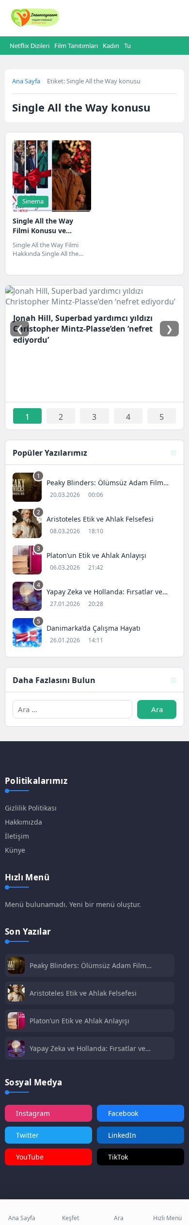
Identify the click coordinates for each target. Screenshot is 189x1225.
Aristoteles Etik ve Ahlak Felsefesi (83, 993)
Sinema (33, 201)
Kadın (111, 45)
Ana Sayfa (26, 81)
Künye (15, 850)
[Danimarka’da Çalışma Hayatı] (94, 634)
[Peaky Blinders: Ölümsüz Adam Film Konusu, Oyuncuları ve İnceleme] (94, 488)
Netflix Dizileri (29, 45)
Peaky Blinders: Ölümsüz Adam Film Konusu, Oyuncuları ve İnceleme (88, 965)
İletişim (17, 836)
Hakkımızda (23, 822)
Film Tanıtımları (76, 45)
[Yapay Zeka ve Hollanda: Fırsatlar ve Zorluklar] (94, 597)
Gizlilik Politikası (31, 807)
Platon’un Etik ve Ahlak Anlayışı (79, 1020)
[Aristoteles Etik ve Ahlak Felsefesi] (94, 525)
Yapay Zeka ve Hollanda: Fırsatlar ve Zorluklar (87, 1048)
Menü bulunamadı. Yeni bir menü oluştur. (73, 904)
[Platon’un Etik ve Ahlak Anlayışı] (94, 561)
